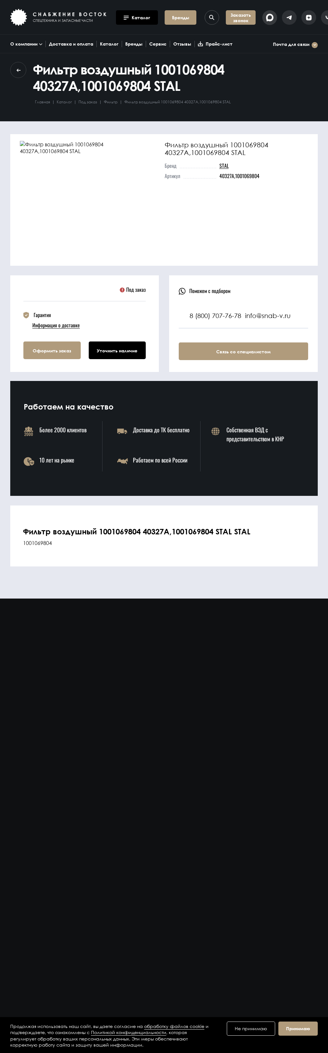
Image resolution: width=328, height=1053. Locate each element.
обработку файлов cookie (174, 1026)
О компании (23, 44)
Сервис (158, 44)
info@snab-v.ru (268, 315)
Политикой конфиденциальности (128, 1032)
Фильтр (111, 101)
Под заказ (87, 101)
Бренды (134, 44)
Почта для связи (291, 44)
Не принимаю (251, 1028)
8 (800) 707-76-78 (215, 315)
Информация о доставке (56, 325)
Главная (42, 101)
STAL (224, 165)
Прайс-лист (219, 44)
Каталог (109, 44)
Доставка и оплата (71, 44)
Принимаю (298, 1028)
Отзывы (182, 44)
